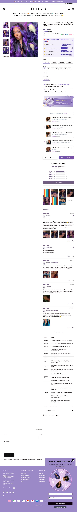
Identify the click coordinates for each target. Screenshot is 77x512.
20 (52, 69)
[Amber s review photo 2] (54, 234)
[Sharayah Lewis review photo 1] (46, 322)
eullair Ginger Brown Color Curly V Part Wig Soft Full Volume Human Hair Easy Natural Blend (62, 147)
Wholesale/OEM (42, 475)
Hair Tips (41, 473)
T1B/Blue (54, 62)
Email (41, 434)
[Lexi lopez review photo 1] (46, 298)
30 (44, 72)
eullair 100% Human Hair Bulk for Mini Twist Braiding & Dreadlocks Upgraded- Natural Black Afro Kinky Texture (62, 140)
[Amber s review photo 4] (70, 234)
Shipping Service (49, 410)
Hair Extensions (40, 15)
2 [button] (56, 332)
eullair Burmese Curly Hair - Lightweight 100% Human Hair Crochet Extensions (62, 132)
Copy (70, 44)
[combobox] (51, 498)
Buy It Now (66, 157)
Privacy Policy (28, 459)
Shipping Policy (42, 481)
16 (44, 69)
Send (9, 455)
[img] (46, 213)
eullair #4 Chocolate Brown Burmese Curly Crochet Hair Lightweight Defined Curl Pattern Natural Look (62, 117)
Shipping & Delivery (25, 475)
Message (7, 441)
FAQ (22, 481)
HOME (14, 13)
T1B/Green (69, 62)
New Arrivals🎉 (48, 13)
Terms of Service (36, 459)
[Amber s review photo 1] (46, 234)
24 (61, 69)
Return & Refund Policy (25, 477)
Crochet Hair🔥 (24, 13)
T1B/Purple (46, 62)
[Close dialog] (73, 460)
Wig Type (46, 76)
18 (48, 69)
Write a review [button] (58, 182)
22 (56, 69)
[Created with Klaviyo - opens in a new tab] (60, 507)
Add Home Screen (43, 477)
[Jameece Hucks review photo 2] (54, 274)
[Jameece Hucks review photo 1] (46, 274)
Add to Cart (50, 157)
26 (65, 69)
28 (69, 69)
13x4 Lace (46, 79)
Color (45, 59)
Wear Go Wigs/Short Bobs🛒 (23, 15)
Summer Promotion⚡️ (56, 15)
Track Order (23, 473)
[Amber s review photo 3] (62, 234)
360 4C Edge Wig (36, 13)
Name (5, 434)
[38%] (24, 39)
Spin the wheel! (60, 503)
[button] (46, 29)
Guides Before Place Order (53, 407)
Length (45, 66)
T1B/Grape (61, 62)
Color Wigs (59, 13)
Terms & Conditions (25, 479)
